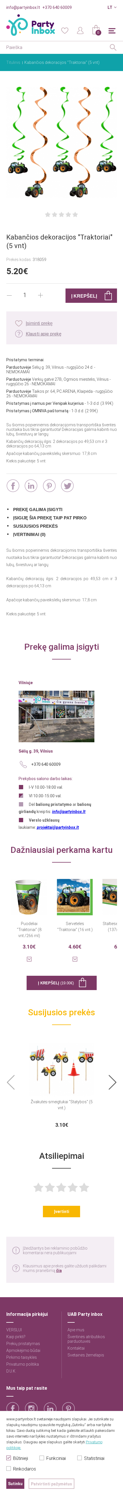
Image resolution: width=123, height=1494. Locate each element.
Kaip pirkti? (15, 1336)
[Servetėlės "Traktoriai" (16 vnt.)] (75, 893)
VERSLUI (14, 1330)
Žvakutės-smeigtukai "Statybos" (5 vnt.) (62, 1105)
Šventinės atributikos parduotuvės (86, 1339)
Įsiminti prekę (39, 323)
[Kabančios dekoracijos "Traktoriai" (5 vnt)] (61, 142)
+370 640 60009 (57, 7)
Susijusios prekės (35, 526)
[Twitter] (67, 485)
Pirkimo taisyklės (21, 1357)
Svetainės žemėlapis (86, 1355)
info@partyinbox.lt (23, 7)
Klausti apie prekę (43, 334)
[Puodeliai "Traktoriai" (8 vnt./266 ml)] (29, 893)
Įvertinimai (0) (29, 534)
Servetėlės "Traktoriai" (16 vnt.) (75, 926)
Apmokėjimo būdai (23, 1350)
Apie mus (76, 1330)
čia (59, 1270)
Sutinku (15, 1483)
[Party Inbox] (30, 25)
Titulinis (13, 62)
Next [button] (112, 1082)
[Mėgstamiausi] (64, 30)
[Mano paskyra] (80, 30)
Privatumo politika (22, 1364)
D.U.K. (11, 1371)
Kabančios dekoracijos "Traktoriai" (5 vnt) (62, 62)
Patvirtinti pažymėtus (51, 1484)
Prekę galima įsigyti (37, 509)
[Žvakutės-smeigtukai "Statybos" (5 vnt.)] (61, 1066)
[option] (62, 1083)
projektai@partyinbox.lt (58, 827)
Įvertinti (61, 1211)
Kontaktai (76, 1348)
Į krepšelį (56, 983)
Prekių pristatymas (23, 1343)
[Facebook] (13, 485)
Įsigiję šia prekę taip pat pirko (50, 517)
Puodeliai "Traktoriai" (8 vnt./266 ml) (29, 929)
